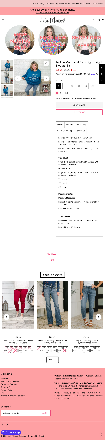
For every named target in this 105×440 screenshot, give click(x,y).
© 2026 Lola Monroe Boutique (13, 436)
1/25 (44, 348)
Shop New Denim (52, 274)
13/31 (48, 350)
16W (26, 350)
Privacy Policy (7, 390)
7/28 (60, 348)
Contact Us (80, 131)
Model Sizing (81, 124)
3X (92, 86)
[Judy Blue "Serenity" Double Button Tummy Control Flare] (52, 305)
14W (20, 350)
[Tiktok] (7, 425)
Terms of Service (8, 387)
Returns (69, 124)
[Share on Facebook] (102, 67)
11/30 (41, 350)
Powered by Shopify (36, 436)
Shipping (4, 378)
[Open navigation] (19, 20)
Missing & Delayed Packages (13, 396)
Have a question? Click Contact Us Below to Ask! (76, 98)
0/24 (76, 348)
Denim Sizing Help (64, 131)
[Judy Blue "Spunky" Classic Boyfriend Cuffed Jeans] (87, 305)
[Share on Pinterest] (102, 80)
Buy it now (79, 112)
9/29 (65, 348)
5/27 (54, 348)
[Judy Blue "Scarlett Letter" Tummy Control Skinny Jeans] (18, 305)
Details (60, 124)
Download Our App (9, 384)
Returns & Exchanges (10, 381)
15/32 (54, 350)
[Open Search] (94, 20)
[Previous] (18, 79)
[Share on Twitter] (102, 74)
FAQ (2, 393)
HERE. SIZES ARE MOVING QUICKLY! (55, 11)
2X (86, 86)
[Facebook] (2, 425)
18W (31, 350)
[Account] (99, 20)
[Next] (46, 79)
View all (53, 360)
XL (79, 86)
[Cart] (103, 20)
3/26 (49, 348)
